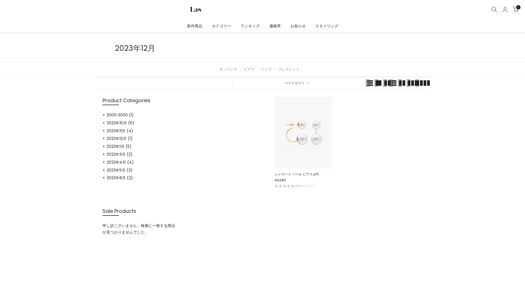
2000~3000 (120, 115)
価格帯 (275, 26)
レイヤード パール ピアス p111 (297, 174)
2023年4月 (120, 162)
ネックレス (228, 69)
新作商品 (194, 26)
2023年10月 (120, 123)
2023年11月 (120, 131)
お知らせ (298, 26)
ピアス (249, 69)
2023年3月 (120, 154)
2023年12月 (120, 138)
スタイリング (326, 26)
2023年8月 (120, 178)
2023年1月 (119, 146)
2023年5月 (120, 170)
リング (266, 69)
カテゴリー (221, 26)
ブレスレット (288, 69)
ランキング (250, 26)
